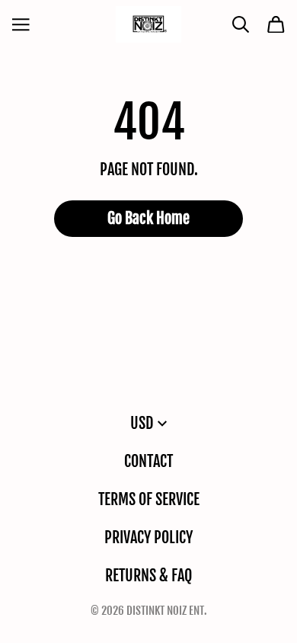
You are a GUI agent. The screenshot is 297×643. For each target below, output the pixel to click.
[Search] (241, 25)
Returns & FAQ (148, 575)
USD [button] (141, 423)
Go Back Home (148, 218)
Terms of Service (149, 499)
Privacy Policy (148, 537)
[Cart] (276, 25)
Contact (148, 461)
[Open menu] (21, 25)
